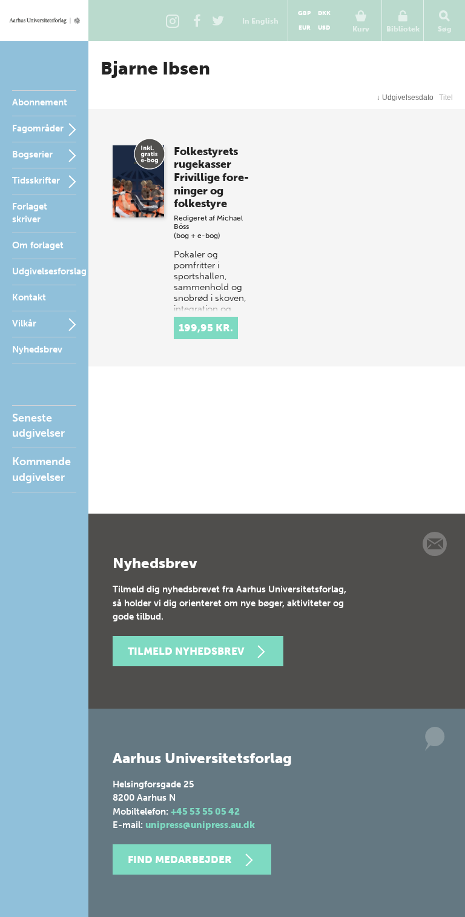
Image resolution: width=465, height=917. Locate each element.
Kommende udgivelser (41, 469)
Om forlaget (38, 245)
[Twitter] (218, 20)
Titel (446, 97)
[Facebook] (197, 20)
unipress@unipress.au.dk (200, 824)
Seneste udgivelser (38, 425)
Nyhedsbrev (37, 349)
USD (324, 27)
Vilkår (24, 323)
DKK (324, 13)
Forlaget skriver (29, 213)
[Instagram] (172, 20)
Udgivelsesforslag (49, 271)
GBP (304, 13)
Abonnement (39, 102)
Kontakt (29, 297)
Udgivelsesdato (405, 97)
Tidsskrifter (36, 180)
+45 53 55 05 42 (205, 811)
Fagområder (38, 128)
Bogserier (32, 154)
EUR (304, 27)
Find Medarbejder (180, 859)
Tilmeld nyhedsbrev (186, 651)
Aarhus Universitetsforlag (44, 20)
